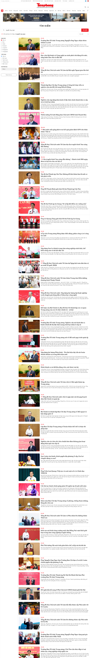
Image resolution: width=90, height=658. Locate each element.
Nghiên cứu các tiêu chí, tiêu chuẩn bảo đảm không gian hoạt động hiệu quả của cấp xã (63, 442)
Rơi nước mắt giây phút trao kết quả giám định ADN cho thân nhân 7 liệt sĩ (64, 131)
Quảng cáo (71, 1)
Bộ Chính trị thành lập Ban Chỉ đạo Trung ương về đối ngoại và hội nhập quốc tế (64, 413)
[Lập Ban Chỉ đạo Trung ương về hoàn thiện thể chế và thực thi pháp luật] (29, 430)
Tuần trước (5, 60)
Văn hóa (59, 10)
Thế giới (30, 10)
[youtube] (88, 1)
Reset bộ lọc (9, 74)
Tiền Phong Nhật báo (38, 1)
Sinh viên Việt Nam (48, 1)
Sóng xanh (16, 10)
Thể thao (46, 10)
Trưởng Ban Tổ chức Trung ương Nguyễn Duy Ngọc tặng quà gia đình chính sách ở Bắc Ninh (64, 635)
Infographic (5, 51)
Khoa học (74, 10)
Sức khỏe (26, 10)
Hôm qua (5, 58)
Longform (5, 47)
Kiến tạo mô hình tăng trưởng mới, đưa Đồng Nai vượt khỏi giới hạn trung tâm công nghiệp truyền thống (64, 531)
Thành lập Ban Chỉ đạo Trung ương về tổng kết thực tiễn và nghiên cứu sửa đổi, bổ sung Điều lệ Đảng (62, 86)
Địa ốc (20, 10)
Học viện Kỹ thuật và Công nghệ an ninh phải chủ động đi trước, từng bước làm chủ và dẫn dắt (64, 56)
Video (83, 10)
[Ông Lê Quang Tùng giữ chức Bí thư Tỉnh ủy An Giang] (29, 222)
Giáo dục (68, 10)
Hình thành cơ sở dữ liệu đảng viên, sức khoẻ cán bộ (60, 367)
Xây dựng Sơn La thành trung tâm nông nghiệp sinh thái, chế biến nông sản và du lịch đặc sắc (63, 249)
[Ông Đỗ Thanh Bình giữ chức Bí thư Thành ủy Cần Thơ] (29, 192)
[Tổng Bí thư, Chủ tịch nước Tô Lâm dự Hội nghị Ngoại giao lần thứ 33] (29, 73)
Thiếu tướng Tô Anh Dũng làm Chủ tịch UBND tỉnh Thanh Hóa (63, 115)
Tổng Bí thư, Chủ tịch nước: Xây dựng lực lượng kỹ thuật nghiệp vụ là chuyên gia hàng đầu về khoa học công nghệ (64, 294)
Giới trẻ (35, 10)
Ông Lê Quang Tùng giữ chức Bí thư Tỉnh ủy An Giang (60, 219)
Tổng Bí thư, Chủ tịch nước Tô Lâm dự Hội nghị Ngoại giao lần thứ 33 (65, 71)
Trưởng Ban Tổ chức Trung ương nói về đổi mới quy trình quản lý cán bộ (64, 338)
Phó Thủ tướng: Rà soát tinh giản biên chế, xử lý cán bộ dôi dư (63, 545)
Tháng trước (5, 62)
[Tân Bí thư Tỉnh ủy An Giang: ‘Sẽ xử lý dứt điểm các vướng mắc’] (29, 207)
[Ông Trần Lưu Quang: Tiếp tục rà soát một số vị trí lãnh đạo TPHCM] (29, 474)
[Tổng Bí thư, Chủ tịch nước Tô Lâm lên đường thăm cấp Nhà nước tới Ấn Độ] (29, 623)
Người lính (51, 10)
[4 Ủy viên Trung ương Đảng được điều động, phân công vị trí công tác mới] (29, 237)
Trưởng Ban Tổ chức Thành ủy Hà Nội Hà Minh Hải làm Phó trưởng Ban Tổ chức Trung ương (63, 576)
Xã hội (6, 10)
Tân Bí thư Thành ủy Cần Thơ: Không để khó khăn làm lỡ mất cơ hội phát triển (64, 175)
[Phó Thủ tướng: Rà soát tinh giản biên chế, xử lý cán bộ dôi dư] (29, 549)
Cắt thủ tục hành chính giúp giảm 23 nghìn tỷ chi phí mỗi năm (63, 486)
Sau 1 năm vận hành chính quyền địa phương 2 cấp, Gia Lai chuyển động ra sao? (62, 457)
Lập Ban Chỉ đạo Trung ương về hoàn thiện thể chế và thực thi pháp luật (63, 428)
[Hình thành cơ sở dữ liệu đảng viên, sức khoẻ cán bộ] (29, 370)
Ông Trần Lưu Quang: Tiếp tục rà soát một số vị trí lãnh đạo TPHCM (62, 472)
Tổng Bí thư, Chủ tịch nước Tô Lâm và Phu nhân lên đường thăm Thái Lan (64, 517)
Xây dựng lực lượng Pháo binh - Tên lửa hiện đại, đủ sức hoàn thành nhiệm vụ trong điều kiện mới (63, 353)
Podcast (5, 45)
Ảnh (3, 42)
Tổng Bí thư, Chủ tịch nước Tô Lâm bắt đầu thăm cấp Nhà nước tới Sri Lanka (64, 606)
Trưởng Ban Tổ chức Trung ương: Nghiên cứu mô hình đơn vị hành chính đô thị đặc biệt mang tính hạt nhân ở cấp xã (63, 324)
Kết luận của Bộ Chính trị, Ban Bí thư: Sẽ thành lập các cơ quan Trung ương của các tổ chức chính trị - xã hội (63, 309)
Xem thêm (88, 11)
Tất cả (4, 40)
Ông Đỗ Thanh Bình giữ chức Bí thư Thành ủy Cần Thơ (61, 189)
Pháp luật (41, 10)
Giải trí (64, 10)
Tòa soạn (65, 1)
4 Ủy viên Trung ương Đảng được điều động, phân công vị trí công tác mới (65, 234)
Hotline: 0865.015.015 (26, 1)
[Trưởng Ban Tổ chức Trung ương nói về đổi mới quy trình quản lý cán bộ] (29, 341)
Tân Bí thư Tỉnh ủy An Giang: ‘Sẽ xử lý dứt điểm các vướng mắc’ (64, 204)
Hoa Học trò (58, 1)
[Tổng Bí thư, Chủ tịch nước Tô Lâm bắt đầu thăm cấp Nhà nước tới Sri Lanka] (29, 608)
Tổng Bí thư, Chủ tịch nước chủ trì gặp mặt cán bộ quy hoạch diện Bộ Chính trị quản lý (64, 398)
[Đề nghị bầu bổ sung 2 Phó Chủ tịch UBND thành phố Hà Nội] (29, 593)
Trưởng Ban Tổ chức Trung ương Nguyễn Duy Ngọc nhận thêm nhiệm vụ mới (64, 41)
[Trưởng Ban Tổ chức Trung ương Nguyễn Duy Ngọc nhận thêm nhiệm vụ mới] (29, 44)
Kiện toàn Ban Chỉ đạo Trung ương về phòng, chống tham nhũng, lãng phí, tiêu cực (64, 502)
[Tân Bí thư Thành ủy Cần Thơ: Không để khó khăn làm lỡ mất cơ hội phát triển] (29, 177)
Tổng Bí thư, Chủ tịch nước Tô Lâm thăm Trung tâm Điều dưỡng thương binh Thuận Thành (64, 279)
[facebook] (86, 1)
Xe (55, 10)
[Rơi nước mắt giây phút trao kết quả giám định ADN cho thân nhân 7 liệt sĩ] (29, 133)
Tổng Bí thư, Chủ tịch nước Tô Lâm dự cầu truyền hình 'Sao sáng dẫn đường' (64, 145)
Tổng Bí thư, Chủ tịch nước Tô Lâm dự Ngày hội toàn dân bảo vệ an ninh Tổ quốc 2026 (65, 264)
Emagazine (5, 49)
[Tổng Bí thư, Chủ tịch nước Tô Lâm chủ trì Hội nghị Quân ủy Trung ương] (29, 385)
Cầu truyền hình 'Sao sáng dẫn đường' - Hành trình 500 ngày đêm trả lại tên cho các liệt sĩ (64, 160)
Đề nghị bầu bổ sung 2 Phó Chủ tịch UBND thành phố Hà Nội (63, 590)
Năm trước (5, 63)
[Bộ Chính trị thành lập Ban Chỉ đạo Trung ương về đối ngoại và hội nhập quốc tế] (29, 415)
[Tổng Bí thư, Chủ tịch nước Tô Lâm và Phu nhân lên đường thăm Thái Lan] (29, 519)
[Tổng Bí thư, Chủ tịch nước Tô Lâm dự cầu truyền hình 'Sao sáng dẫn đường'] (29, 148)
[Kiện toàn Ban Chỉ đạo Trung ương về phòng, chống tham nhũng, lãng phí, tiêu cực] (29, 504)
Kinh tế (10, 10)
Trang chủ (2, 11)
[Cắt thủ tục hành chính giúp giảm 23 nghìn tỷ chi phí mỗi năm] (29, 489)
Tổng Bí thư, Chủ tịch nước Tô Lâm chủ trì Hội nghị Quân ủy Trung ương (62, 383)
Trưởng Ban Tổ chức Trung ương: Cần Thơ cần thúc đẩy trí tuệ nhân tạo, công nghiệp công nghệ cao (63, 650)
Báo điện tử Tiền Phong (45, 5)
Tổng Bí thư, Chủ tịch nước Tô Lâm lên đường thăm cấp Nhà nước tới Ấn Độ (64, 621)
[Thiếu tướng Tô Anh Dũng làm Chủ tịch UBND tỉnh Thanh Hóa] (29, 118)
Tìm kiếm (45, 25)
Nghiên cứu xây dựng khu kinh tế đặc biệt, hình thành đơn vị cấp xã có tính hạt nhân (64, 101)
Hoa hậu (79, 10)
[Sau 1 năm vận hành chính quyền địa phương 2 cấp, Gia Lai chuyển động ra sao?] (29, 459)
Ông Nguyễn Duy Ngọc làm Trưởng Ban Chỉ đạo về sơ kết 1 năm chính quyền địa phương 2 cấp (64, 561)
